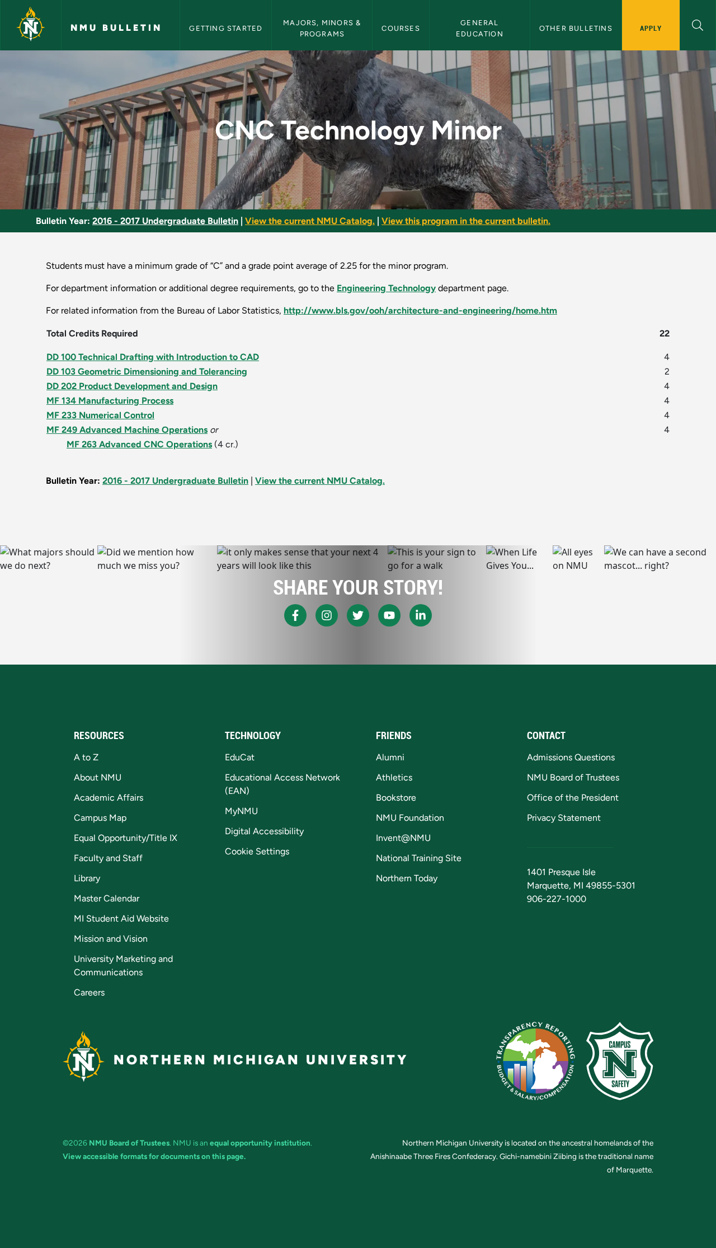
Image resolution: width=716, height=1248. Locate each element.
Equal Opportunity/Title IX (125, 838)
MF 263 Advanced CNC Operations (139, 444)
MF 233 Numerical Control (100, 415)
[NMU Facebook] (295, 615)
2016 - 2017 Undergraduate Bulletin (165, 221)
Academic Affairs (108, 797)
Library (87, 878)
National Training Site (418, 858)
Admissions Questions (571, 757)
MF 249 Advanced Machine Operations (127, 429)
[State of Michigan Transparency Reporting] (535, 1061)
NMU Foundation (410, 817)
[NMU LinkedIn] (420, 615)
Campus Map (100, 817)
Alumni (390, 757)
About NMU (97, 777)
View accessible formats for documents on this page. (154, 1156)
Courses (400, 28)
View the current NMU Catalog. (310, 221)
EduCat (240, 757)
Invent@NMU (403, 838)
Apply (651, 28)
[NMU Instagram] (326, 615)
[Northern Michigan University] (31, 25)
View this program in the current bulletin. (465, 221)
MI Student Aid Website (121, 918)
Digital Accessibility (264, 831)
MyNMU (241, 811)
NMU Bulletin (116, 27)
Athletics (394, 777)
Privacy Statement (564, 817)
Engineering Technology (386, 288)
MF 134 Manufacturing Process (109, 400)
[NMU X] (358, 615)
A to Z (86, 757)
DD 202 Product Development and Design (132, 386)
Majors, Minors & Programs (323, 28)
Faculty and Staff (108, 858)
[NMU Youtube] (389, 615)
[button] (697, 24)
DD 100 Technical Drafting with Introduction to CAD (152, 357)
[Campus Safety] (619, 1061)
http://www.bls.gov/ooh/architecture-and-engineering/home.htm (420, 310)
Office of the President (573, 797)
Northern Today (406, 878)
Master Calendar (106, 898)
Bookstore (396, 797)
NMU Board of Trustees (573, 777)
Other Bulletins (576, 28)
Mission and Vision (111, 938)
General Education (479, 28)
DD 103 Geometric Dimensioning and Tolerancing (146, 371)
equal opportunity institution (260, 1142)
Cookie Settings (257, 851)
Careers (89, 992)
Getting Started (225, 28)
